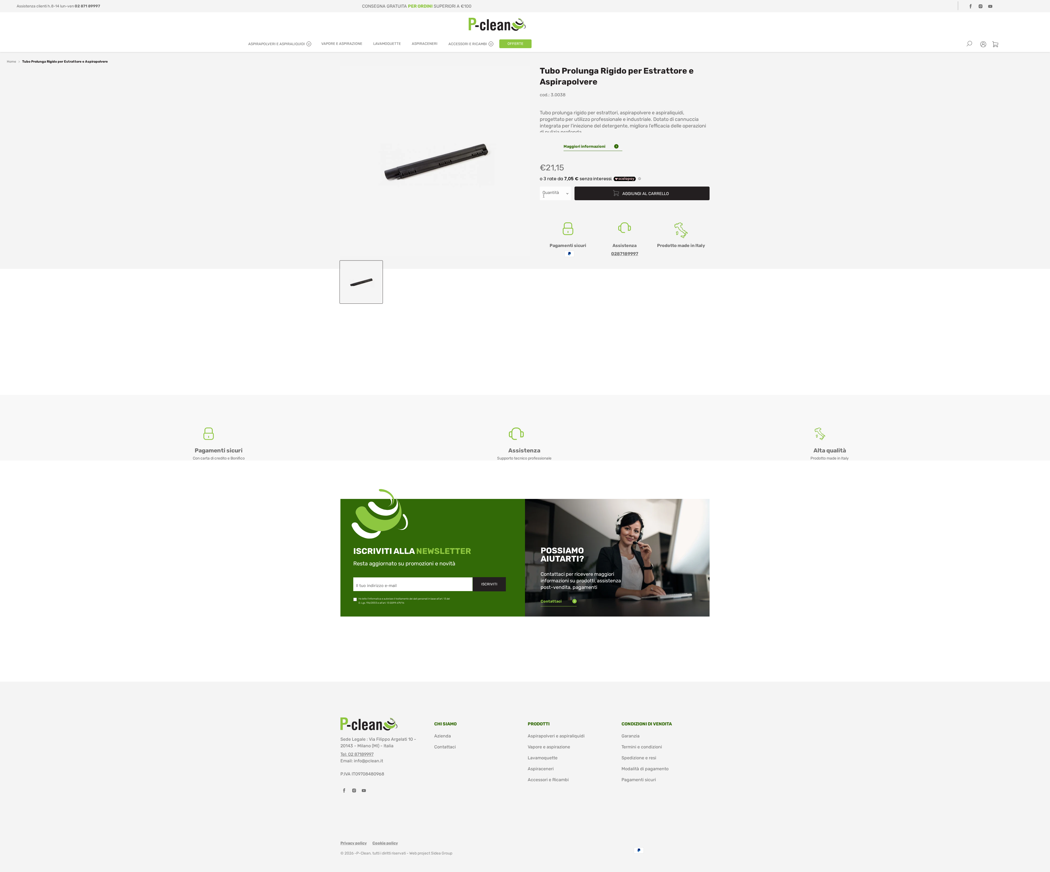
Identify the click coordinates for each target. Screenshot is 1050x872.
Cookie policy (385, 843)
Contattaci (551, 601)
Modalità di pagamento (645, 768)
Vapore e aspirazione (549, 746)
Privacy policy (353, 843)
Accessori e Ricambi (548, 779)
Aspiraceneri (541, 768)
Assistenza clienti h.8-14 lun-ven (58, 6)
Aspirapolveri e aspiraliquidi (556, 736)
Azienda (442, 736)
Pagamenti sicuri (639, 779)
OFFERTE (515, 44)
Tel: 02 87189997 (357, 754)
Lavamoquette (543, 757)
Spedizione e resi (639, 757)
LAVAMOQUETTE (387, 44)
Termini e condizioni (642, 746)
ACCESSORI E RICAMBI (468, 44)
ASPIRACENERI (425, 44)
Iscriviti (489, 584)
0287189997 (624, 253)
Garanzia (631, 736)
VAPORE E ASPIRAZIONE (341, 44)
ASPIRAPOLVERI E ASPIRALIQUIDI (277, 44)
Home (11, 61)
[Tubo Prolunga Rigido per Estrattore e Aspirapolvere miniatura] (361, 282)
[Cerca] (969, 43)
